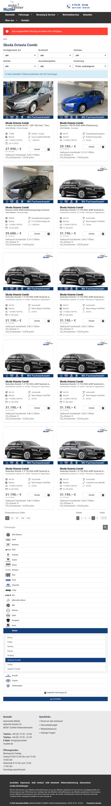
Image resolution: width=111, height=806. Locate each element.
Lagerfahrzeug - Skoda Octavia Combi (83, 121)
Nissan (15, 610)
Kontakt (25, 20)
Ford (14, 580)
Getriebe (78, 50)
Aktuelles (87, 14)
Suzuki (15, 675)
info (5, 39)
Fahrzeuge (24, 14)
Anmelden (14, 783)
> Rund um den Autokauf (51, 721)
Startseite (10, 14)
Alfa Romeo (17, 534)
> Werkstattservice (47, 729)
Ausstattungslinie (46, 61)
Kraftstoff (43, 50)
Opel (14, 615)
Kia (13, 595)
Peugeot (15, 620)
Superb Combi (13, 669)
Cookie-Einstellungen (19, 786)
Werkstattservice (71, 14)
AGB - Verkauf (38, 783)
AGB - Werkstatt (52, 783)
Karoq (10, 651)
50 (17, 518)
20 (12, 518)
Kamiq (10, 646)
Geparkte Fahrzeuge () (57, 692)
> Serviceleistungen (48, 725)
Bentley (15, 545)
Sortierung (79, 61)
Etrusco (15, 570)
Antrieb (6, 61)
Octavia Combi (14, 660)
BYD (14, 550)
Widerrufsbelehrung (69, 783)
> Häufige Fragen (47, 733)
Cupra (14, 560)
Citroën (15, 555)
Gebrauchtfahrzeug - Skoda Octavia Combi (28, 121)
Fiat (13, 575)
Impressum (25, 783)
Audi (14, 539)
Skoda (14, 630)
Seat (14, 625)
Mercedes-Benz (18, 600)
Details (37, 149)
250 (28, 518)
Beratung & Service (45, 14)
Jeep (14, 590)
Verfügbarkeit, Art (12, 50)
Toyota (15, 680)
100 (22, 518)
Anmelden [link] (57, 699)
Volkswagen (17, 686)
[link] (48, 149)
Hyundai (15, 585)
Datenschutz (85, 783)
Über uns (9, 20)
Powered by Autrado (93, 803)
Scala (9, 664)
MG (13, 605)
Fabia (9, 642)
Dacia (14, 565)
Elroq (9, 637)
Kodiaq (10, 655)
